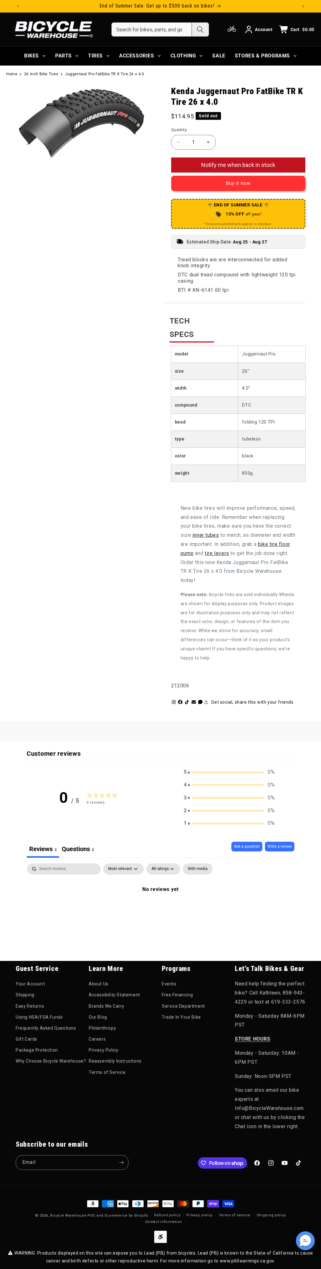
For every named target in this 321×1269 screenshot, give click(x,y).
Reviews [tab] (43, 849)
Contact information (163, 1222)
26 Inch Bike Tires (41, 74)
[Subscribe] (121, 1162)
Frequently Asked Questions (46, 1028)
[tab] (78, 850)
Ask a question (247, 846)
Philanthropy (102, 1028)
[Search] (200, 29)
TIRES (95, 56)
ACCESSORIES (136, 56)
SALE (218, 56)
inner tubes (205, 535)
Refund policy (167, 1215)
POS (91, 1215)
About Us (98, 983)
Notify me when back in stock (238, 165)
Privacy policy (200, 1215)
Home (11, 74)
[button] (229, 772)
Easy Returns (30, 1006)
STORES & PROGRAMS (262, 56)
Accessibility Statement (114, 994)
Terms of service (234, 1215)
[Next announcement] (303, 6)
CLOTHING (183, 56)
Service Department (183, 1006)
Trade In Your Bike (181, 1017)
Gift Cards (26, 1039)
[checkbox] (198, 869)
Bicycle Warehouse (68, 1215)
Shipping (25, 994)
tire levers (217, 553)
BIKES (31, 56)
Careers (97, 1039)
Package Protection (37, 1050)
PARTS (63, 56)
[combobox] (152, 29)
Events (169, 983)
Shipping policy (271, 1215)
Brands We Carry (106, 1006)
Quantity (179, 129)
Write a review (279, 846)
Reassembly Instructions (115, 1061)
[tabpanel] (160, 910)
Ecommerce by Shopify (126, 1215)
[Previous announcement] (18, 6)
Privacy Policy (103, 1050)
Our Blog (98, 1017)
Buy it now (238, 183)
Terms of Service (107, 1072)
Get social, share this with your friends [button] (252, 702)
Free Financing (177, 994)
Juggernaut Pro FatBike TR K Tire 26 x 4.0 (104, 74)
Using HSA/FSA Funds (39, 1017)
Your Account (30, 983)
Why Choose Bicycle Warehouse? (51, 1061)
